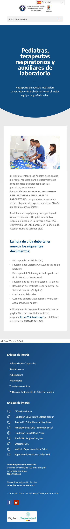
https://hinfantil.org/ (31, 317)
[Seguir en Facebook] (9, 502)
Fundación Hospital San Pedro (29, 433)
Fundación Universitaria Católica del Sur (34, 416)
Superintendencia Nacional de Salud (32, 454)
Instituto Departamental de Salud (31, 449)
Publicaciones (16, 374)
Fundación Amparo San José (28, 438)
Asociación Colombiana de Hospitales (33, 422)
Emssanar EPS (22, 443)
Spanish (46, 2)
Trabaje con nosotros (19, 386)
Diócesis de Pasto (23, 411)
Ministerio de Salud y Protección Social (34, 427)
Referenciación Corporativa (22, 363)
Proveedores (15, 380)
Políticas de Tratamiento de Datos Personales (31, 392)
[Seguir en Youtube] (16, 502)
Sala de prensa (16, 369)
